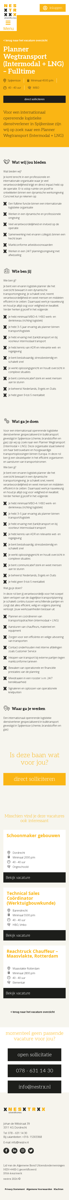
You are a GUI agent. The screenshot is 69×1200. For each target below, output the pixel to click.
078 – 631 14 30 (17, 1133)
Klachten (58, 1189)
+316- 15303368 (32, 1137)
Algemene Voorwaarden (39, 1189)
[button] (53, 8)
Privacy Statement (15, 1189)
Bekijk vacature (18, 877)
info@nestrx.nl (20, 1142)
